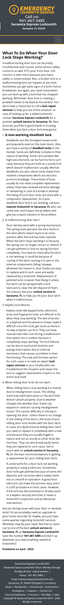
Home (8, 587)
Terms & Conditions (15, 594)
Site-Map (46, 594)
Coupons (32, 591)
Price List (34, 594)
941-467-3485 (32, 20)
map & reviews (40, 571)
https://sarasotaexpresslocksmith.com (32, 579)
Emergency (18, 591)
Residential (20, 587)
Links (56, 594)
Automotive (51, 587)
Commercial (36, 587)
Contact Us (46, 591)
